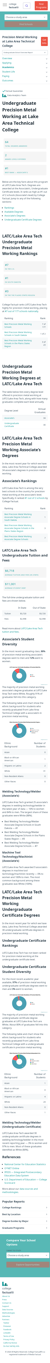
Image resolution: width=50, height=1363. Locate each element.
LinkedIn (7, 1333)
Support (5, 1306)
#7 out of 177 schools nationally (21, 311)
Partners (5, 1319)
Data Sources (7, 1309)
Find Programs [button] (41, 5)
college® (8, 1290)
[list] (25, 58)
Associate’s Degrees (14, 215)
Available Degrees (13, 211)
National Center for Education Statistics (25, 1164)
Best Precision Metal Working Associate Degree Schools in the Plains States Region (19, 528)
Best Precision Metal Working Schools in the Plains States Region (18, 343)
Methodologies (8, 1313)
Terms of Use (8, 1336)
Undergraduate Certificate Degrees (23, 219)
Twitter (6, 1323)
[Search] (26, 6)
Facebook (7, 1329)
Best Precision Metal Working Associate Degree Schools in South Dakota (18, 517)
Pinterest (7, 1326)
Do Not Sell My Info (11, 1346)
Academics (8, 67)
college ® (14, 5)
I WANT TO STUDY (13, 1250)
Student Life (8, 71)
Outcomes (7, 80)
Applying (6, 62)
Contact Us (6, 1303)
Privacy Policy (9, 1339)
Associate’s (9, 418)
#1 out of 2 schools (35, 498)
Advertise (6, 1316)
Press (4, 1299)
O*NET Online (11, 1168)
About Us (6, 1296)
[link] (25, 58)
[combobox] (26, 6)
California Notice (10, 1343)
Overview (7, 58)
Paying (5, 76)
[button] (44, 41)
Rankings (9, 207)
